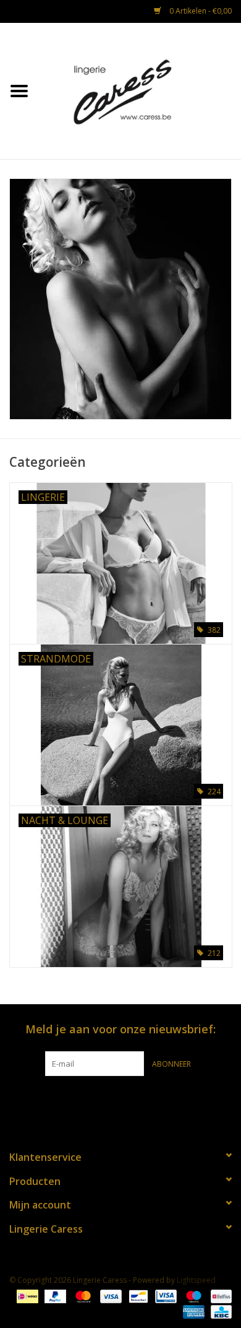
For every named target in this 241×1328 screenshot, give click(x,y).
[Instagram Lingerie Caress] (132, 1101)
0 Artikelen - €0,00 (199, 11)
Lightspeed (196, 1280)
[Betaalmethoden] (26, 1295)
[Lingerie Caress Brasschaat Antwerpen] (139, 90)
